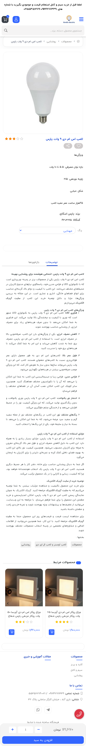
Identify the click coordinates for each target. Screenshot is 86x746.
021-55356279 (37, 693)
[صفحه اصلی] (78, 41)
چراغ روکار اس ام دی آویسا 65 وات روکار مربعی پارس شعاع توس (64, 614)
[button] (52, 632)
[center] (6, 30)
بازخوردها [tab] (33, 262)
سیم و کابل (76, 670)
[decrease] (38, 730)
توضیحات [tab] (52, 262)
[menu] (81, 19)
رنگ (80, 230)
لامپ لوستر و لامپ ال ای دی (51, 544)
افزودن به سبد (43, 740)
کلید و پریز (76, 664)
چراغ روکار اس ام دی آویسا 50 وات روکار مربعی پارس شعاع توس (24, 614)
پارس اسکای (67, 213)
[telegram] (47, 709)
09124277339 (64, 693)
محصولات (66, 41)
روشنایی (51, 41)
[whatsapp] (38, 709)
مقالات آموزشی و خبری (37, 656)
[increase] (12, 730)
